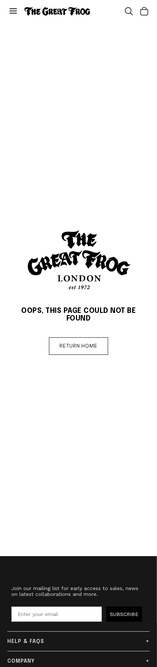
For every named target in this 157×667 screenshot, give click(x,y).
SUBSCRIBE (124, 614)
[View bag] (144, 11)
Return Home (78, 346)
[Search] (129, 11)
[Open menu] (15, 11)
